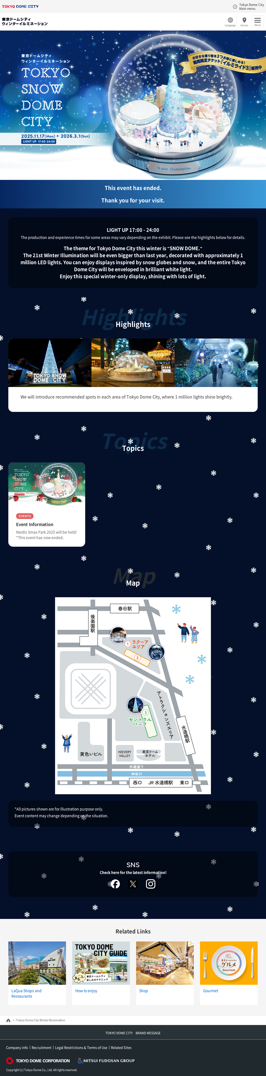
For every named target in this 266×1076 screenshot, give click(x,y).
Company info (17, 1047)
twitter (133, 884)
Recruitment (41, 1047)
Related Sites (121, 1047)
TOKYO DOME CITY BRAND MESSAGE (133, 1033)
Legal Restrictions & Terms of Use (81, 1047)
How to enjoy (86, 990)
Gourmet (210, 990)
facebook (115, 884)
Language (230, 25)
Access (244, 25)
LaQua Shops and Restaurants (26, 993)
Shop (143, 990)
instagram (150, 884)
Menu (258, 25)
